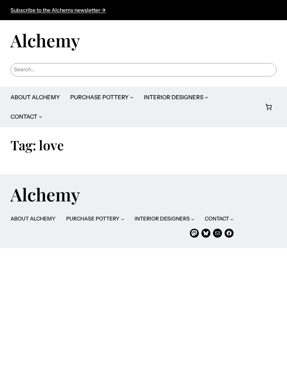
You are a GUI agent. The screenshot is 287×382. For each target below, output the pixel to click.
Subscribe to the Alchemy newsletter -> (58, 10)
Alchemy (45, 40)
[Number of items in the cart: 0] (269, 107)
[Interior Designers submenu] (206, 97)
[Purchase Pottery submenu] (131, 97)
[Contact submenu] (40, 116)
